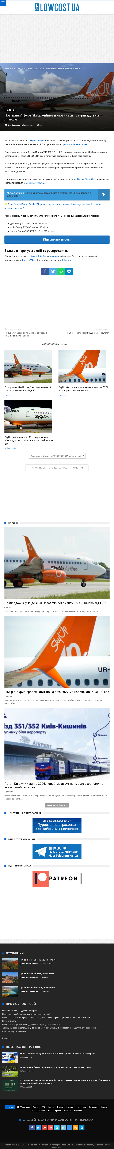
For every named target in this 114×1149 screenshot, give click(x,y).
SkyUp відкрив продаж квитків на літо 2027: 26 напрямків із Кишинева (83, 389)
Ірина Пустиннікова (29, 963)
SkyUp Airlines (23, 1107)
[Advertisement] (57, 36)
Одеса (42, 1110)
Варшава (78, 1110)
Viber (32, 260)
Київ (50, 1110)
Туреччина (81, 1107)
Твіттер (25, 260)
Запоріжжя (93, 1107)
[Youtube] (50, 1127)
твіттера (32, 1017)
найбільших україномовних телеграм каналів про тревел (44, 1028)
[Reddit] (63, 1127)
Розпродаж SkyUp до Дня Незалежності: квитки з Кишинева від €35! (28, 389)
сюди (8, 1038)
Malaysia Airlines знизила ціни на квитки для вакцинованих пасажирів (25, 332)
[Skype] (57, 1127)
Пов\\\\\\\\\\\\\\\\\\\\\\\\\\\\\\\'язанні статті (56, 344)
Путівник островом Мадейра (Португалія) (88, 331)
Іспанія (104, 1107)
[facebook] (45, 271)
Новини (17, 69)
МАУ (43, 1107)
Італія (51, 1107)
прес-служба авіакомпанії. (75, 144)
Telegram (66, 260)
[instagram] (69, 1127)
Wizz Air (67, 1110)
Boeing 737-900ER (86, 179)
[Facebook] (32, 1127)
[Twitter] (38, 1127)
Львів (34, 1110)
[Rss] (75, 1127)
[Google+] (44, 1127)
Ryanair (60, 1107)
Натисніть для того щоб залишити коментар (57, 468)
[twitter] (53, 271)
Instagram (55, 256)
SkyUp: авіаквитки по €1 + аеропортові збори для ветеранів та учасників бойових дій (28, 440)
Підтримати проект (57, 239)
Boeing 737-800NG (35, 183)
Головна (7, 69)
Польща (69, 1107)
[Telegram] (81, 1127)
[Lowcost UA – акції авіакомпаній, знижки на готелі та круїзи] (57, 3)
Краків (58, 1110)
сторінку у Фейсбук (36, 256)
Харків (35, 1107)
